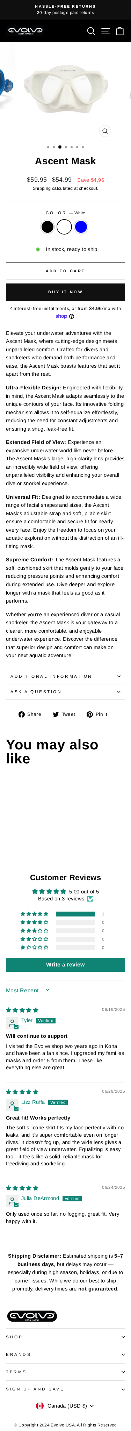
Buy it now (65, 292)
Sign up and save (35, 1389)
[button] (35, 914)
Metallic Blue (81, 227)
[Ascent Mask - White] (18, 845)
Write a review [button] (65, 965)
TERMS (16, 1371)
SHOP (14, 1337)
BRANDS (18, 1354)
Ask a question (36, 691)
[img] (22, 1010)
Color (65, 212)
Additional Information (51, 676)
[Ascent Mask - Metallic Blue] (26, 845)
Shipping (42, 188)
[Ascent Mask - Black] (10, 845)
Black (47, 227)
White (64, 227)
